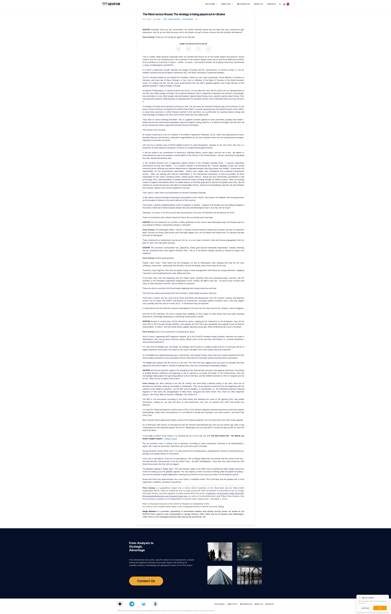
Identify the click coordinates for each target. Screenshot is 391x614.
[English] (288, 4)
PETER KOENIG (187, 19)
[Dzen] (178, 49)
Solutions (210, 4)
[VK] (198, 49)
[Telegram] (188, 49)
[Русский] (284, 4)
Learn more (365, 608)
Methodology (243, 4)
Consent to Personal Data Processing (204, 610)
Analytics (226, 4)
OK (380, 608)
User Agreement (187, 610)
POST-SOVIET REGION (171, 19)
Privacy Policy (177, 610)
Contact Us (146, 581)
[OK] (208, 49)
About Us (258, 4)
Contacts (271, 4)
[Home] (111, 4)
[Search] (280, 4)
